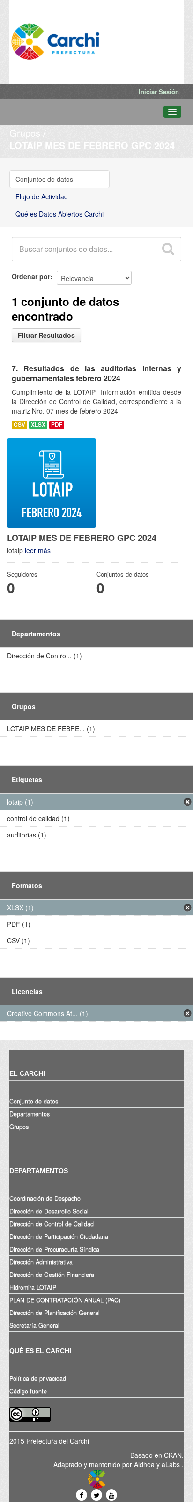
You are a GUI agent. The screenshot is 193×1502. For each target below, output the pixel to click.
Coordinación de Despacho (45, 1198)
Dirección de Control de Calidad (51, 1224)
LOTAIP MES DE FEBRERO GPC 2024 (92, 145)
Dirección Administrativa (41, 1262)
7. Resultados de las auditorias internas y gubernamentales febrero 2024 (96, 373)
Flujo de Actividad (41, 196)
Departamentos (29, 1114)
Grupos (24, 133)
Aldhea (144, 1464)
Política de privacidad (37, 1378)
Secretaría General (34, 1325)
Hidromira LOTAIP (32, 1287)
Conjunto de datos (33, 1101)
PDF (56, 425)
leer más (38, 550)
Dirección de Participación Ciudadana (58, 1236)
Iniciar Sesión (159, 91)
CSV (19, 425)
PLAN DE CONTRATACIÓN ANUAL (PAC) (64, 1300)
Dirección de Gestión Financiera (51, 1274)
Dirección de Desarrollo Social (49, 1211)
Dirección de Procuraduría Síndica (54, 1249)
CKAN (173, 1455)
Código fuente (28, 1391)
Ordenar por (31, 276)
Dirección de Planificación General (54, 1312)
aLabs (172, 1464)
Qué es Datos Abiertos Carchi (59, 214)
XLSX (38, 425)
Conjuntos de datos (44, 179)
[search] (167, 249)
